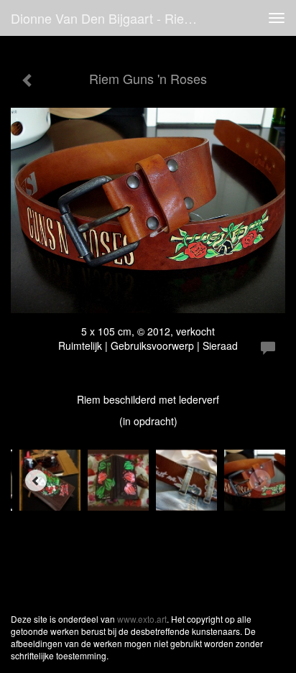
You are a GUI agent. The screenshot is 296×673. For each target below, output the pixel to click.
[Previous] (36, 480)
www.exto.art (142, 619)
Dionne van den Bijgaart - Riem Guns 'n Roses (113, 18)
